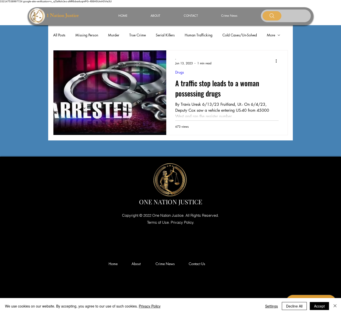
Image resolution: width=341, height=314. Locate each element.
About (138, 263)
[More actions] (278, 61)
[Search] (272, 15)
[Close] (335, 306)
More (271, 35)
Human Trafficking (198, 35)
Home (114, 263)
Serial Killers (165, 35)
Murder (113, 35)
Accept (319, 306)
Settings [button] (271, 306)
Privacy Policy (150, 306)
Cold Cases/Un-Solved (239, 35)
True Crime (137, 35)
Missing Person (86, 35)
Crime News (166, 263)
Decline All (294, 306)
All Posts (59, 35)
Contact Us (197, 263)
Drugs (179, 72)
